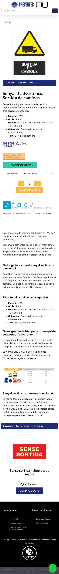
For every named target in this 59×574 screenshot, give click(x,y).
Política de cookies (35, 540)
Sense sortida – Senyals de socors (29, 472)
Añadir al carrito (29, 190)
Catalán (47, 213)
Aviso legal (6, 540)
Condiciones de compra (49, 540)
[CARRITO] (45, 5)
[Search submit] (55, 10)
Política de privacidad (19, 540)
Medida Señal (12, 173)
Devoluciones (29, 543)
